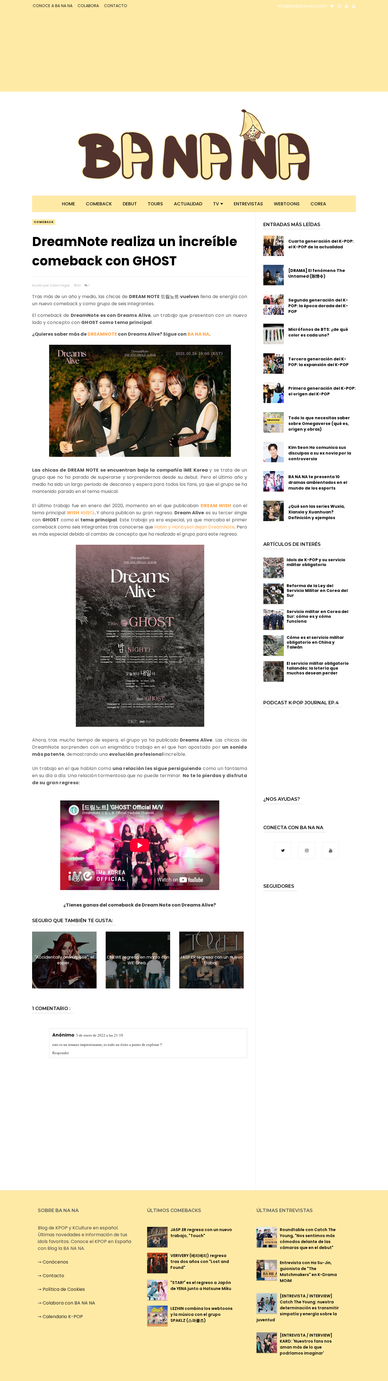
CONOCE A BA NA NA (52, 6)
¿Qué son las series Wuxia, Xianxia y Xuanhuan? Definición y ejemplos (316, 512)
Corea (318, 204)
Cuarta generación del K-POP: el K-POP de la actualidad (321, 244)
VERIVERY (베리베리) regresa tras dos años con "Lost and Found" (199, 1261)
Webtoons (287, 204)
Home (68, 204)
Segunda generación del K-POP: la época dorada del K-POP (318, 305)
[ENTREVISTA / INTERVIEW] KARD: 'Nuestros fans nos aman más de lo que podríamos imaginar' (306, 1344)
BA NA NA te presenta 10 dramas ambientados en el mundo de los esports (317, 482)
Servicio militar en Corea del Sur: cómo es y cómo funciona (317, 616)
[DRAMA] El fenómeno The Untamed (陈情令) (316, 273)
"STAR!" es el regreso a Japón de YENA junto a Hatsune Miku (200, 1285)
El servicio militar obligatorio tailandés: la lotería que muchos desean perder (318, 668)
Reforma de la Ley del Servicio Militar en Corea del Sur (317, 590)
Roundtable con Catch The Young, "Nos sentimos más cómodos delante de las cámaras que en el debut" (308, 1238)
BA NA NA (198, 334)
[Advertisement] (82, 52)
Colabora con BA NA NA (69, 1303)
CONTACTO (115, 6)
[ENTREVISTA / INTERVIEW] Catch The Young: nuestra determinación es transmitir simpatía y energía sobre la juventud (297, 1308)
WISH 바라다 (80, 512)
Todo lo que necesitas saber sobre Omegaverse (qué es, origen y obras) (319, 423)
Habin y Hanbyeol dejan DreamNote (194, 527)
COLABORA (88, 6)
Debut (130, 204)
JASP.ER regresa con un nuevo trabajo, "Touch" (201, 1232)
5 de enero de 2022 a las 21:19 (99, 1035)
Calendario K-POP (63, 1316)
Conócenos (55, 1262)
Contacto (53, 1275)
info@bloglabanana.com (302, 6)
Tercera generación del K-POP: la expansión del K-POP (318, 362)
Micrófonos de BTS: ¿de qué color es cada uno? (318, 332)
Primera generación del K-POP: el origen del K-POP (322, 391)
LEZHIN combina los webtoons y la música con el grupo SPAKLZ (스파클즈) (201, 1314)
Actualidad (188, 204)
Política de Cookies (64, 1289)
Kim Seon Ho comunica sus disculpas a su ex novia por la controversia (319, 453)
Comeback (99, 204)
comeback (44, 222)
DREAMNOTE (102, 334)
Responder (60, 1053)
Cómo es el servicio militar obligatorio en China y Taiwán (315, 642)
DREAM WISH (216, 505)
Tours (155, 204)
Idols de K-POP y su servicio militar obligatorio (316, 562)
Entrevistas (248, 204)
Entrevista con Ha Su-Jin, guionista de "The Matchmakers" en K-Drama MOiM (308, 1271)
